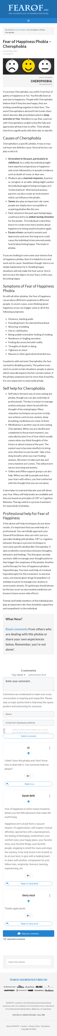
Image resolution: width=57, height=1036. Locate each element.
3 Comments (8, 54)
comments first (37, 674)
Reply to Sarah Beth (29, 883)
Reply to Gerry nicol (29, 924)
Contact (23, 1026)
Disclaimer (45, 1026)
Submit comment (28, 736)
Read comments (17, 629)
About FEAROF (12, 1026)
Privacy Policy (34, 1026)
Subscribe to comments (16, 939)
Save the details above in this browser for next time (30, 732)
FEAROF (28, 9)
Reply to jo (29, 784)
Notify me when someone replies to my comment (30, 730)
